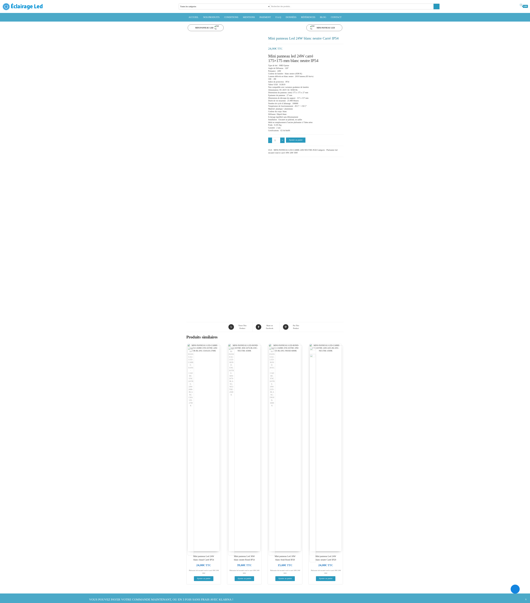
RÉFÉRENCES (308, 17)
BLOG (323, 17)
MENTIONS (249, 17)
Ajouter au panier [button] (203, 578)
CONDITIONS (231, 17)
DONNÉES (291, 17)
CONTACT (336, 17)
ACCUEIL (193, 17)
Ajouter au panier (296, 140)
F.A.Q (278, 17)
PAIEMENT (265, 17)
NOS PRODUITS (211, 17)
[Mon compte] (515, 6)
